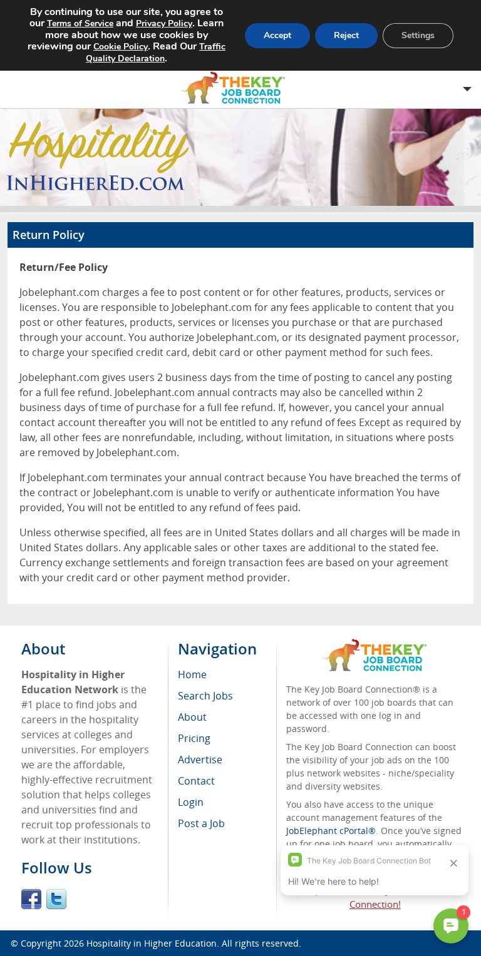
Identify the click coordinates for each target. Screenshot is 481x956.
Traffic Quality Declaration (155, 52)
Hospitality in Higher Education (151, 943)
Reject (346, 35)
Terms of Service (80, 23)
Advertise (200, 759)
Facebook (31, 899)
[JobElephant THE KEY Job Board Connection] (374, 645)
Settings (418, 35)
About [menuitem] (192, 717)
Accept (277, 35)
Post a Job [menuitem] (201, 823)
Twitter (56, 899)
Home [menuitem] (192, 674)
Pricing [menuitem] (194, 738)
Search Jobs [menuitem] (205, 696)
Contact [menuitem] (196, 781)
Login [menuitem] (191, 802)
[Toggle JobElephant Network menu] (237, 88)
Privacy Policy (164, 23)
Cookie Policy (120, 47)
